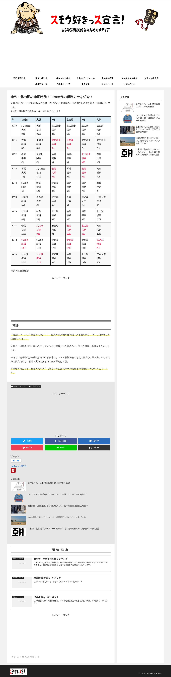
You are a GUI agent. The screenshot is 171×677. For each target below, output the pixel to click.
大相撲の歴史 (35, 386)
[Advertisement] (85, 56)
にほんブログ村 (18, 465)
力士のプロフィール (20, 386)
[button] (94, 447)
